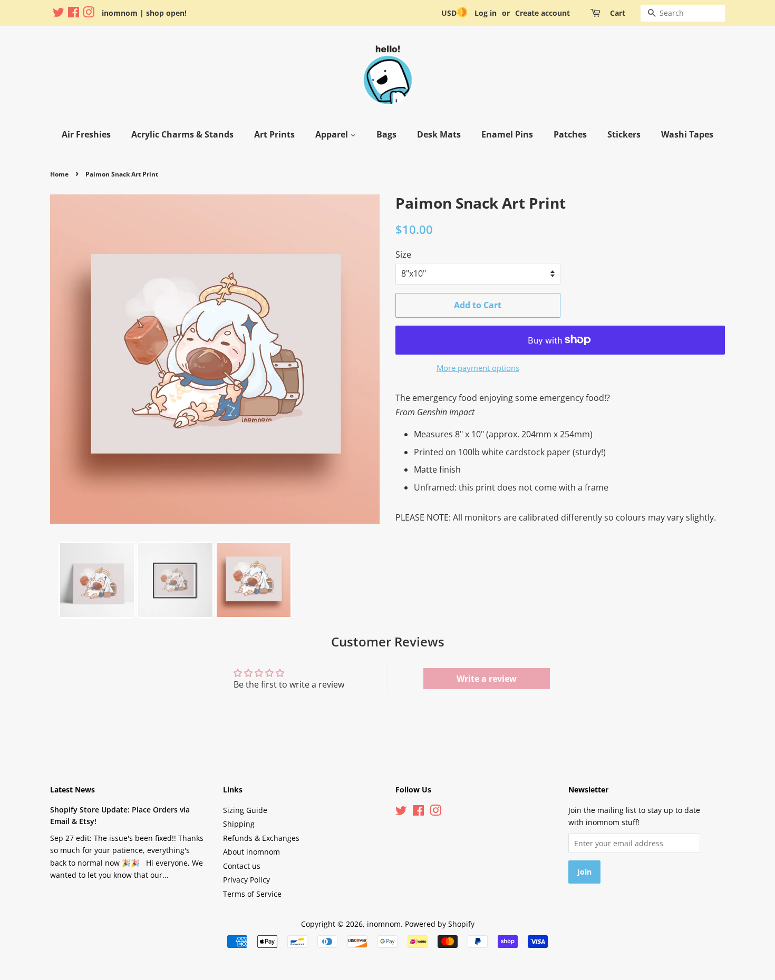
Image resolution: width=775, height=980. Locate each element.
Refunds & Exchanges (261, 838)
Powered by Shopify (439, 924)
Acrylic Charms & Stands (182, 134)
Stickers (624, 134)
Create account (542, 13)
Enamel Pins (507, 134)
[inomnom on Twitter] (58, 14)
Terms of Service (252, 894)
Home (59, 174)
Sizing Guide (245, 810)
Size (403, 254)
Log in (485, 13)
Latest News (72, 790)
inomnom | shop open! (144, 13)
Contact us (241, 866)
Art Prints (274, 134)
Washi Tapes (687, 134)
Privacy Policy (246, 880)
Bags (386, 134)
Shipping (239, 824)
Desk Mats (439, 134)
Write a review (487, 678)
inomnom (384, 924)
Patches (570, 134)
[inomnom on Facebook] (73, 14)
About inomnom (251, 852)
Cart (617, 13)
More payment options (478, 367)
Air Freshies (86, 134)
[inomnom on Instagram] (88, 14)
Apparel (332, 134)
